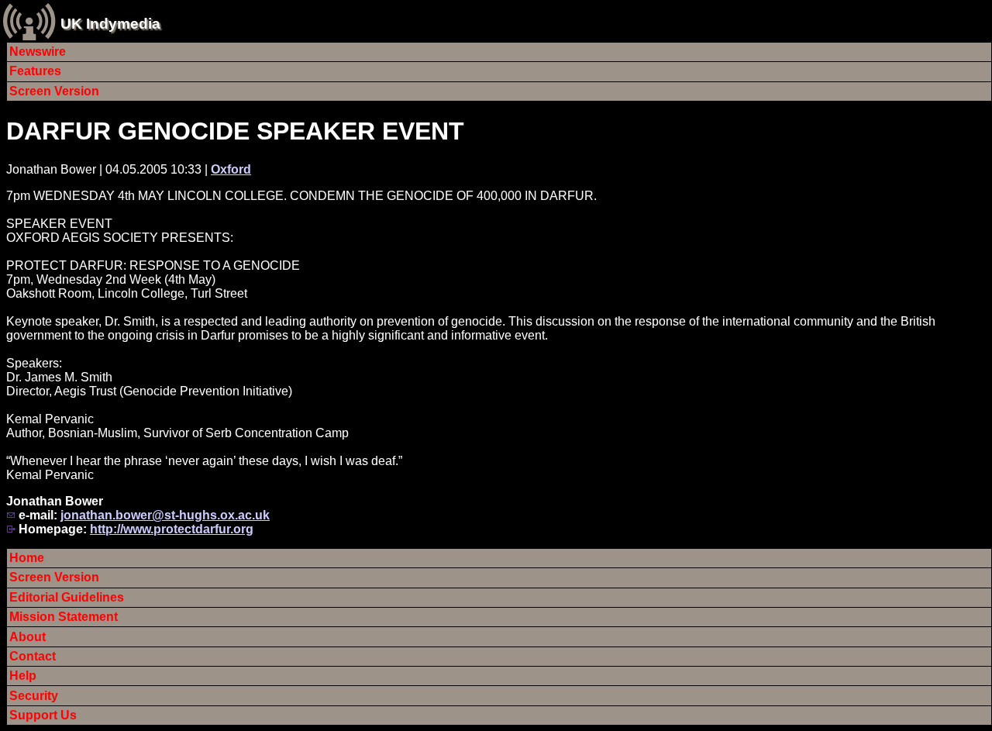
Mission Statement (63, 616)
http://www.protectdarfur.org (171, 529)
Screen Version (54, 91)
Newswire (37, 51)
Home (26, 557)
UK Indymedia (110, 24)
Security (33, 695)
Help (22, 675)
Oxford (231, 169)
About (27, 636)
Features (35, 71)
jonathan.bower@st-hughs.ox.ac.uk (165, 515)
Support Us (43, 715)
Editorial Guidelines (66, 597)
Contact (32, 656)
